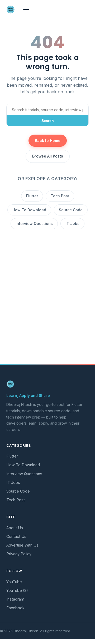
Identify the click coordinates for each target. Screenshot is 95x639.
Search (47, 121)
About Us (14, 527)
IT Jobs (72, 223)
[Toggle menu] (26, 9)
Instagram (15, 599)
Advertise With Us (22, 545)
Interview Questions (34, 223)
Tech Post (60, 196)
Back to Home (47, 140)
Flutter (32, 196)
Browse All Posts (47, 156)
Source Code (71, 210)
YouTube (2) (17, 590)
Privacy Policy (18, 554)
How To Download (29, 210)
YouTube (14, 581)
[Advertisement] (47, 310)
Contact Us (16, 536)
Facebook (15, 608)
